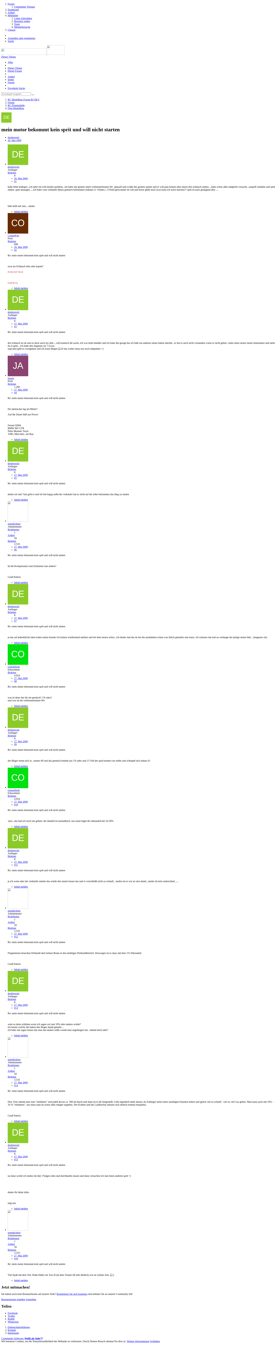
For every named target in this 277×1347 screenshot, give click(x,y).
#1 (15, 181)
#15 (16, 1159)
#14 (16, 1085)
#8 (15, 681)
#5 (15, 478)
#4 (15, 392)
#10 (16, 804)
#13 (16, 1008)
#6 (15, 549)
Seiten (11, 79)
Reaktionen (13, 529)
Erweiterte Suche (16, 88)
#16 (16, 1258)
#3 (15, 326)
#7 (15, 621)
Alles (10, 62)
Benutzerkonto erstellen (13, 1299)
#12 (16, 936)
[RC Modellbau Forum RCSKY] (33, 54)
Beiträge (12, 172)
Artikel (11, 76)
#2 (15, 250)
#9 (15, 744)
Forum (11, 82)
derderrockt (13, 137)
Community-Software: (22, 1338)
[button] (13, 1313)
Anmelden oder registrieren (21, 38)
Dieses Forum (15, 71)
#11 (16, 865)
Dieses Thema (15, 68)
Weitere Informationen (138, 1341)
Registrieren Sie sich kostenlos (72, 1294)
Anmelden (31, 1299)
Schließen (155, 1341)
